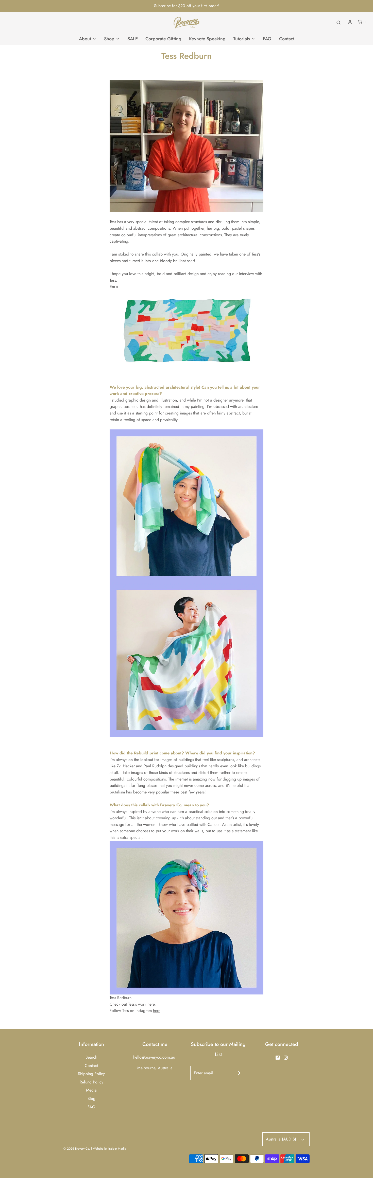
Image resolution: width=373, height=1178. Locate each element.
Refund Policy (91, 1082)
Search (91, 1057)
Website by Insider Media (109, 1148)
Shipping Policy (91, 1074)
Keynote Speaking (207, 38)
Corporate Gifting (163, 38)
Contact (286, 38)
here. (151, 1004)
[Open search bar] (338, 22)
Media (91, 1090)
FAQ (267, 38)
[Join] (239, 1073)
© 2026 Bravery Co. (76, 1148)
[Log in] (350, 22)
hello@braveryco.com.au (154, 1057)
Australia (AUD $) (281, 1139)
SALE (132, 38)
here (156, 1010)
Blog (91, 1098)
